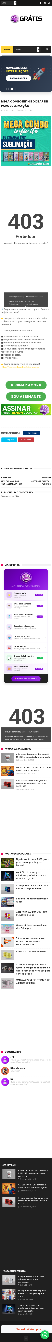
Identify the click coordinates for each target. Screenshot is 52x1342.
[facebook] (40, 3)
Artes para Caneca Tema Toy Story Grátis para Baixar (32, 887)
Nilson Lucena (17, 1068)
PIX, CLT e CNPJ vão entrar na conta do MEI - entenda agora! (33, 769)
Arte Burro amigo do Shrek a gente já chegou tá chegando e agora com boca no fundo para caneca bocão (33, 969)
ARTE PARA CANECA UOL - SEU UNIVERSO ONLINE (31, 913)
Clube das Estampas (28, 1329)
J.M (12, 1057)
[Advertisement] (26, 33)
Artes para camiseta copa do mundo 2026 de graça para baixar (32, 1293)
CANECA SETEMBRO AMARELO (31, 951)
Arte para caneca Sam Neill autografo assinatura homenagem (31, 1279)
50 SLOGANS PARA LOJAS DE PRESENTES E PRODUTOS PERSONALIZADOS (30, 941)
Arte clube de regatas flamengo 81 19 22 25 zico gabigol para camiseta (33, 755)
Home (7, 49)
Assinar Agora (18, 78)
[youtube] (49, 3)
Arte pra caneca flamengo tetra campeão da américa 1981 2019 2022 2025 (31, 783)
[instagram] (45, 3)
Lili (11, 1079)
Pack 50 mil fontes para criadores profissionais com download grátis (31, 875)
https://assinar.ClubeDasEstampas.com (21, 367)
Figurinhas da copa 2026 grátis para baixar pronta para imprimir (32, 862)
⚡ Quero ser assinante (26, 679)
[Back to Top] (26, 1338)
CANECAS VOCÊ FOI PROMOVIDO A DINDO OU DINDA (33, 981)
